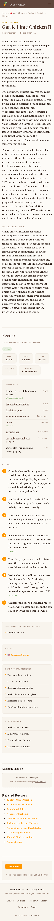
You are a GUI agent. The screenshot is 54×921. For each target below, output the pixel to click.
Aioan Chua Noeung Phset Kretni (24, 827)
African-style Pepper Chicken (22, 823)
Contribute (23, 907)
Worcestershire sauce (17, 416)
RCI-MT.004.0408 (10, 22)
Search (44, 901)
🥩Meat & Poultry (17, 13)
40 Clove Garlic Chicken (19, 804)
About (33, 907)
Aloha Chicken (14, 841)
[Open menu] (49, 4)
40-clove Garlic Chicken (19, 799)
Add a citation (40, 782)
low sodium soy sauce (17, 403)
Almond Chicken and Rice (20, 837)
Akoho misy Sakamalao (19, 832)
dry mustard (12, 431)
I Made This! (13, 866)
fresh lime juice (14, 410)
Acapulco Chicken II (17, 813)
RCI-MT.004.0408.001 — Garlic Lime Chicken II (21, 343)
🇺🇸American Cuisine (18, 654)
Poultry (31, 13)
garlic (9, 422)
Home (4, 13)
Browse (10, 901)
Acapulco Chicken (16, 809)
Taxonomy (33, 901)
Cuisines (21, 901)
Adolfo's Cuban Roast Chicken (22, 818)
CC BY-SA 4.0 (33, 915)
